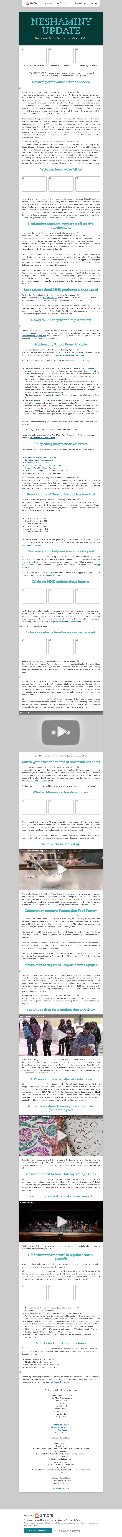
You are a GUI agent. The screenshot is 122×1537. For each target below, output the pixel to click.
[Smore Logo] (32, 3)
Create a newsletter (38, 1531)
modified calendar (50, 298)
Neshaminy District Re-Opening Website (40, 457)
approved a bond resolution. (45, 400)
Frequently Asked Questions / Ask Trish (40, 468)
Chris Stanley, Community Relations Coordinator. (51, 1382)
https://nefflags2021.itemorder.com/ (66, 622)
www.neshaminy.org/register (34, 336)
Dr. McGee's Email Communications (39, 460)
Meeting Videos (61, 1430)
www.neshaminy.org (61, 1489)
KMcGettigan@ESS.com (51, 575)
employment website (30, 562)
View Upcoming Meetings (61, 1427)
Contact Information (61, 1425)
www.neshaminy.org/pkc (31, 545)
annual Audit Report (64, 395)
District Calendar (61, 1433)
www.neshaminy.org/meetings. (42, 438)
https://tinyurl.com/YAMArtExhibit (40, 781)
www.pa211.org (28, 488)
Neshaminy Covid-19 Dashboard (37, 463)
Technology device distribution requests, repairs (44, 465)
